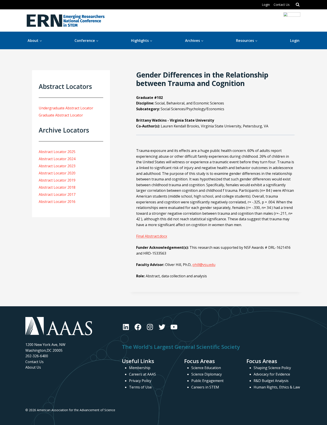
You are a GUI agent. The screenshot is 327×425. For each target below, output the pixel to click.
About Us (33, 367)
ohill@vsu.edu (203, 264)
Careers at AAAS (142, 374)
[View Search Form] (298, 5)
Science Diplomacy (206, 374)
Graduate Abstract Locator (61, 115)
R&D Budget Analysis (271, 380)
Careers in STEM (205, 387)
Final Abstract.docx (151, 236)
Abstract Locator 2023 (57, 165)
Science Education (206, 367)
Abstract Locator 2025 (57, 151)
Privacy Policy (140, 380)
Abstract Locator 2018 (57, 187)
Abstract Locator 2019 (57, 180)
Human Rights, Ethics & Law (277, 387)
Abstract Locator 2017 (57, 194)
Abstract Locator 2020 (57, 173)
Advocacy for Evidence (272, 374)
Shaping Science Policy (272, 367)
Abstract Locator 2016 (57, 201)
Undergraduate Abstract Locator (66, 108)
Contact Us (282, 4)
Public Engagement (207, 380)
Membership (139, 367)
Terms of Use (140, 387)
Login (266, 4)
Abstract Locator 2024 (57, 158)
